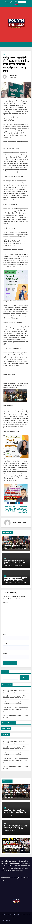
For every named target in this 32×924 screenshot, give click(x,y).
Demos (3, 920)
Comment (6, 602)
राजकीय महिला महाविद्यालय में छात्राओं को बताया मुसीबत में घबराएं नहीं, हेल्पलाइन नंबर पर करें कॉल (15, 580)
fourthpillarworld (20, 548)
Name (5, 634)
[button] (24, 44)
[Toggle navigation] (29, 44)
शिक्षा (7, 541)
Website (5, 653)
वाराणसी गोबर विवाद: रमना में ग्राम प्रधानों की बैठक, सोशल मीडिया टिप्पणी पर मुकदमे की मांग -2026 (15, 563)
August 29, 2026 (10, 815)
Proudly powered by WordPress (9, 914)
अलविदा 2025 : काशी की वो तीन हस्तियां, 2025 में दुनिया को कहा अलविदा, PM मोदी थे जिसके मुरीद (10, 509)
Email (5, 644)
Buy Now (8, 920)
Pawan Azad (13, 75)
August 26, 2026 (10, 850)
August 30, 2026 (10, 794)
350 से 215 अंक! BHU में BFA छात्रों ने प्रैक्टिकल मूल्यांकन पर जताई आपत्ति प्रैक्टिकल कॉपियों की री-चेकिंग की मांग (15, 709)
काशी (4, 54)
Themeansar (16, 916)
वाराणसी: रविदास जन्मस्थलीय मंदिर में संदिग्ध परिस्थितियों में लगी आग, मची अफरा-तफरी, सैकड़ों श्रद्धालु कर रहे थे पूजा (21, 509)
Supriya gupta (18, 565)
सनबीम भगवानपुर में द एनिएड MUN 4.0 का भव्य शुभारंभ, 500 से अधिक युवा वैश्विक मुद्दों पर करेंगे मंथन (15, 546)
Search (5, 672)
